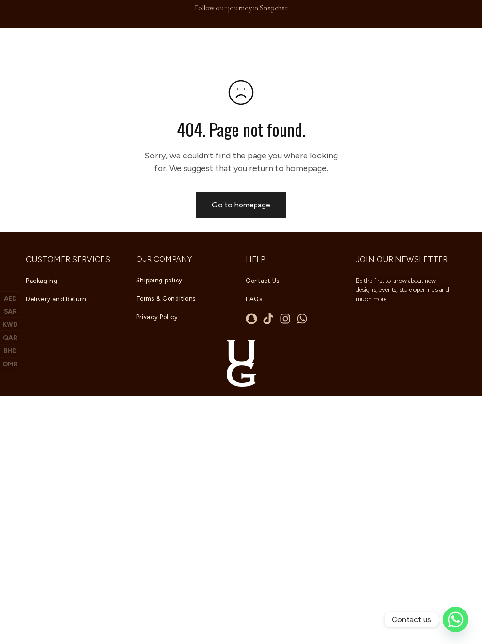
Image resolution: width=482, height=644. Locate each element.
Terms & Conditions (166, 298)
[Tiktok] (268, 318)
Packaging (41, 280)
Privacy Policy (157, 317)
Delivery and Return (56, 299)
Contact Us (263, 280)
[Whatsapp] (302, 318)
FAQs (254, 299)
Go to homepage (241, 204)
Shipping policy (159, 280)
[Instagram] (285, 318)
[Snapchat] (251, 318)
